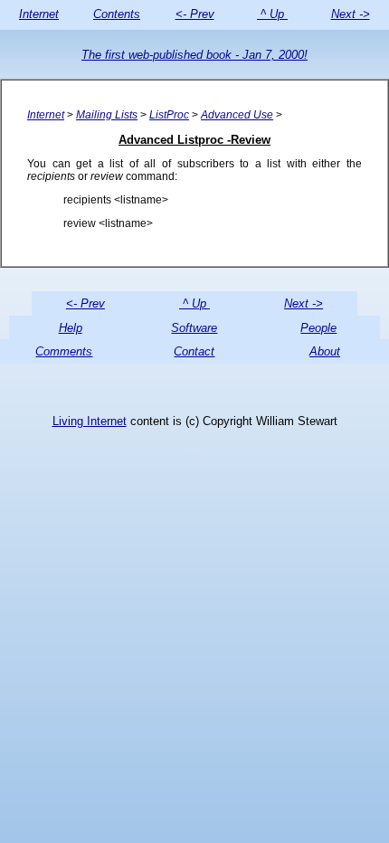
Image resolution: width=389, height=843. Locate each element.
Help (70, 328)
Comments (63, 351)
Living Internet (89, 421)
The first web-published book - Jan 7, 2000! (194, 55)
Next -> (350, 14)
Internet (39, 14)
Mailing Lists (107, 115)
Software (194, 328)
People (318, 328)
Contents (116, 14)
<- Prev (195, 14)
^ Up (272, 14)
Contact (194, 351)
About (324, 351)
